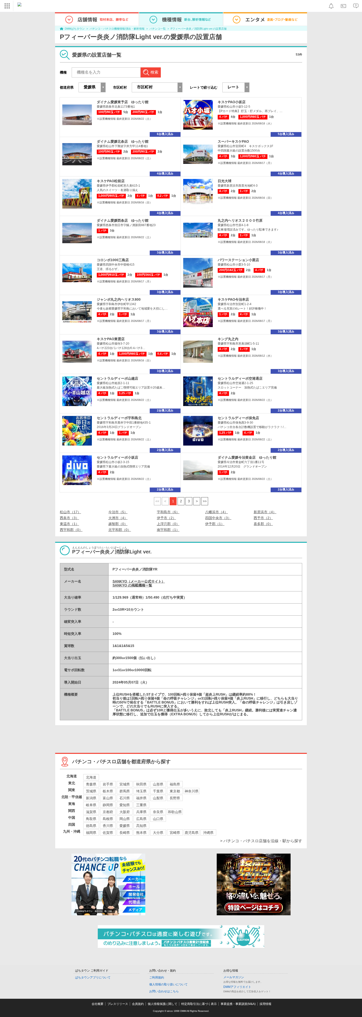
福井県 (141, 798)
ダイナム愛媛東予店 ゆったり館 (122, 102)
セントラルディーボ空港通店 (240, 378)
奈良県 (158, 812)
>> (205, 501)
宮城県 (124, 784)
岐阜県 (91, 805)
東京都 (175, 791)
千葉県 (158, 791)
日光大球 (224, 181)
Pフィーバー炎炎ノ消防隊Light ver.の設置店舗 (199, 28)
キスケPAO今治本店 (233, 299)
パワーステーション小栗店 (238, 260)
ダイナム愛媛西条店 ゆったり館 (122, 220)
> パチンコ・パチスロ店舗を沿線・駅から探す (261, 841)
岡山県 (124, 819)
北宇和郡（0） (119, 529)
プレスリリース (117, 1004)
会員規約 (138, 1004)
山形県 (158, 784)
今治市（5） (118, 512)
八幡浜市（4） (216, 512)
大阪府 (124, 812)
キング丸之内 (228, 339)
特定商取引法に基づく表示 (199, 1004)
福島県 (175, 784)
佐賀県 (108, 833)
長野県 (175, 798)
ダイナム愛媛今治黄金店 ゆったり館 (247, 457)
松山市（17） (70, 512)
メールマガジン (233, 977)
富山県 (108, 798)
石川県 (124, 798)
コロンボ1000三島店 (113, 260)
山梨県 (158, 798)
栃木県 (108, 791)
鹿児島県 (191, 833)
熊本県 (141, 833)
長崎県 (124, 833)
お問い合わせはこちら (164, 991)
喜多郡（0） (263, 524)
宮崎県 (175, 833)
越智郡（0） (118, 524)
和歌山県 (175, 812)
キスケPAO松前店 (111, 181)
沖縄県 (208, 833)
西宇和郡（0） (71, 529)
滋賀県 (91, 812)
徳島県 (91, 826)
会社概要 (97, 1004)
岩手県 (108, 784)
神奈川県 (191, 791)
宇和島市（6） (168, 512)
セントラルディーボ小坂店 (117, 457)
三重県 (141, 805)
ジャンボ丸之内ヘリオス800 (119, 299)
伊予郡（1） (214, 524)
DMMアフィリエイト (237, 987)
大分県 (158, 833)
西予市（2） (263, 518)
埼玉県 (141, 791)
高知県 (141, 826)
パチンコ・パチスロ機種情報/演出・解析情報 (117, 28)
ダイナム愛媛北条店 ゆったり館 (122, 141)
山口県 (158, 819)
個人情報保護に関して (162, 1004)
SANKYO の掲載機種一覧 (132, 585)
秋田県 (141, 784)
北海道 (91, 777)
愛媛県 (124, 826)
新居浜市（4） (265, 512)
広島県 (141, 819)
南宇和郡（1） (168, 529)
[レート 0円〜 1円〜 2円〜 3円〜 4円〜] (235, 87)
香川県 (108, 826)
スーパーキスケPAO (233, 141)
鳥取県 (91, 819)
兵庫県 (141, 812)
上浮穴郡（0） (168, 524)
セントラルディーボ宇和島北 (119, 418)
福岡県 (91, 833)
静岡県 (108, 805)
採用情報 (265, 1004)
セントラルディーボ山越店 (117, 378)
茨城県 (91, 791)
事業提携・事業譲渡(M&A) (238, 1004)
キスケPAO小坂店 (232, 102)
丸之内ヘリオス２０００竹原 (240, 220)
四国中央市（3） (218, 518)
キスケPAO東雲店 (111, 339)
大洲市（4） (118, 518)
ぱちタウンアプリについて (93, 977)
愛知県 (124, 805)
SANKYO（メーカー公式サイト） (139, 581)
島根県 (108, 819)
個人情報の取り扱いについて (168, 984)
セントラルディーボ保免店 (238, 418)
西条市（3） (69, 518)
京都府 (108, 812)
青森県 (91, 784)
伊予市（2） (166, 518)
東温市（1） (69, 524)
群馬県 (124, 791)
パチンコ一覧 (157, 28)
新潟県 (91, 798)
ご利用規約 (156, 977)
